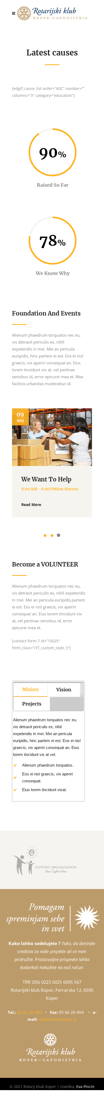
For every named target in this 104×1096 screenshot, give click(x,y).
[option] (52, 462)
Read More (31, 504)
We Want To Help (46, 479)
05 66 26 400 (29, 1012)
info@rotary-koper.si (58, 1019)
